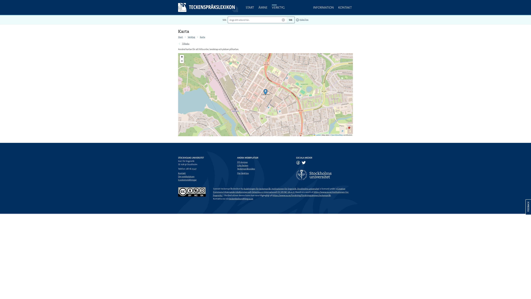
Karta (202, 37)
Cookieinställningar (187, 179)
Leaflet (318, 135)
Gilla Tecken (242, 165)
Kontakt (345, 7)
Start (250, 7)
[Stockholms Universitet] (324, 174)
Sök (290, 19)
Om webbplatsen (186, 176)
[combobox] (257, 20)
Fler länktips (243, 173)
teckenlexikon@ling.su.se (241, 198)
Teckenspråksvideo (246, 168)
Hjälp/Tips (304, 19)
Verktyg (278, 7)
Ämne (262, 7)
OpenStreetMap (337, 135)
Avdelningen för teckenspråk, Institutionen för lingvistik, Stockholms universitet (281, 188)
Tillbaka (185, 43)
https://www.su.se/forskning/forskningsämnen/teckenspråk (302, 195)
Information (323, 7)
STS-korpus (242, 162)
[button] (265, 92)
